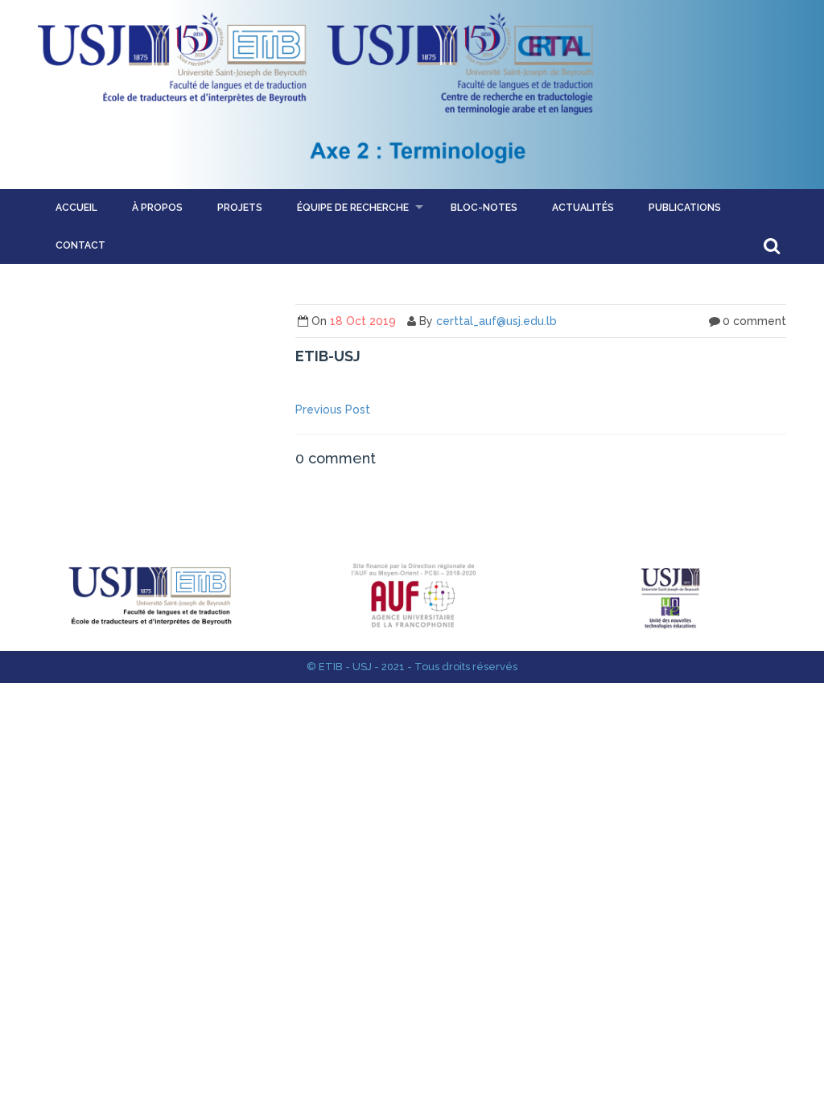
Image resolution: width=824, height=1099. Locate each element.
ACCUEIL (76, 207)
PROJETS (239, 207)
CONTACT (80, 245)
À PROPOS (157, 207)
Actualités (583, 207)
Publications (685, 207)
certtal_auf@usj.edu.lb (496, 321)
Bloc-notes (484, 207)
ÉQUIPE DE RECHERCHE (353, 207)
